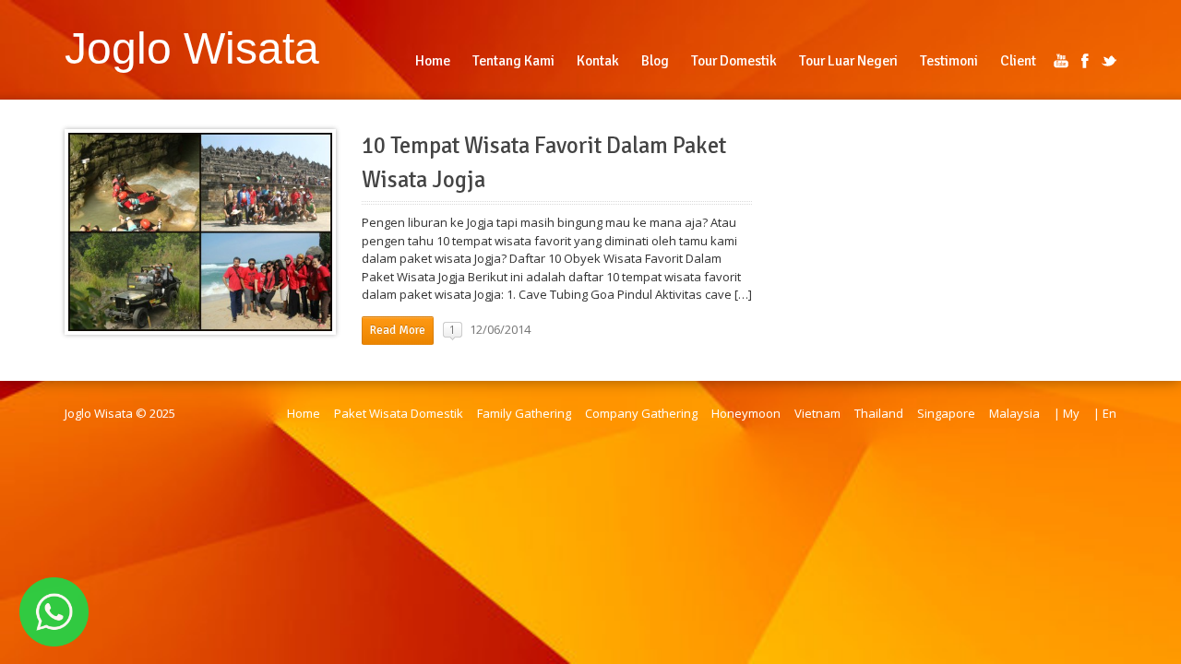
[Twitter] (1109, 60)
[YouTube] (1061, 60)
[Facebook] (1085, 60)
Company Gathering (641, 413)
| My (1067, 413)
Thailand (878, 413)
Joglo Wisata (192, 48)
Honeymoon (746, 413)
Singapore (946, 413)
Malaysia (1014, 413)
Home (303, 413)
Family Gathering (524, 413)
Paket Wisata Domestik (398, 413)
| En (1104, 413)
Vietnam (817, 413)
